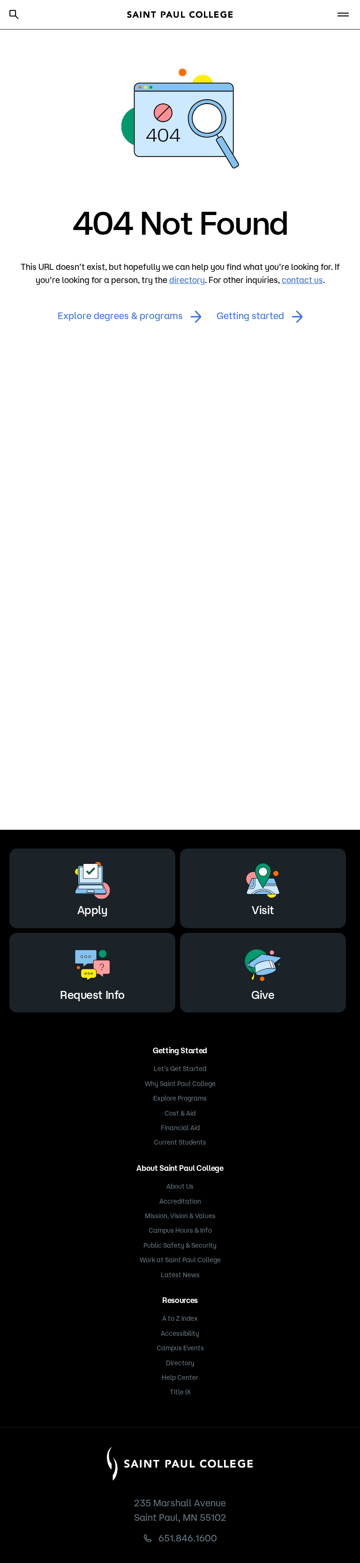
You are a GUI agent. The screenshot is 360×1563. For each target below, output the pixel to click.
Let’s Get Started (180, 1068)
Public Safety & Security (180, 1245)
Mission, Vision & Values (180, 1216)
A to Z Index (180, 1318)
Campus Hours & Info (180, 1230)
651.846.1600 (187, 1538)
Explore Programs (180, 1098)
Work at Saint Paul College (180, 1260)
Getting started (250, 315)
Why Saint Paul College (180, 1083)
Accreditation (180, 1201)
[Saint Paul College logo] (180, 14)
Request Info (92, 994)
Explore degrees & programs (120, 315)
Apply (92, 909)
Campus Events (180, 1348)
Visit (263, 909)
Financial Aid (180, 1127)
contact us (302, 279)
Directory (180, 1363)
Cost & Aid (180, 1113)
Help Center (180, 1377)
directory (187, 279)
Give (262, 994)
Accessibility (180, 1333)
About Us (180, 1186)
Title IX (180, 1392)
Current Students (180, 1142)
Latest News (180, 1275)
